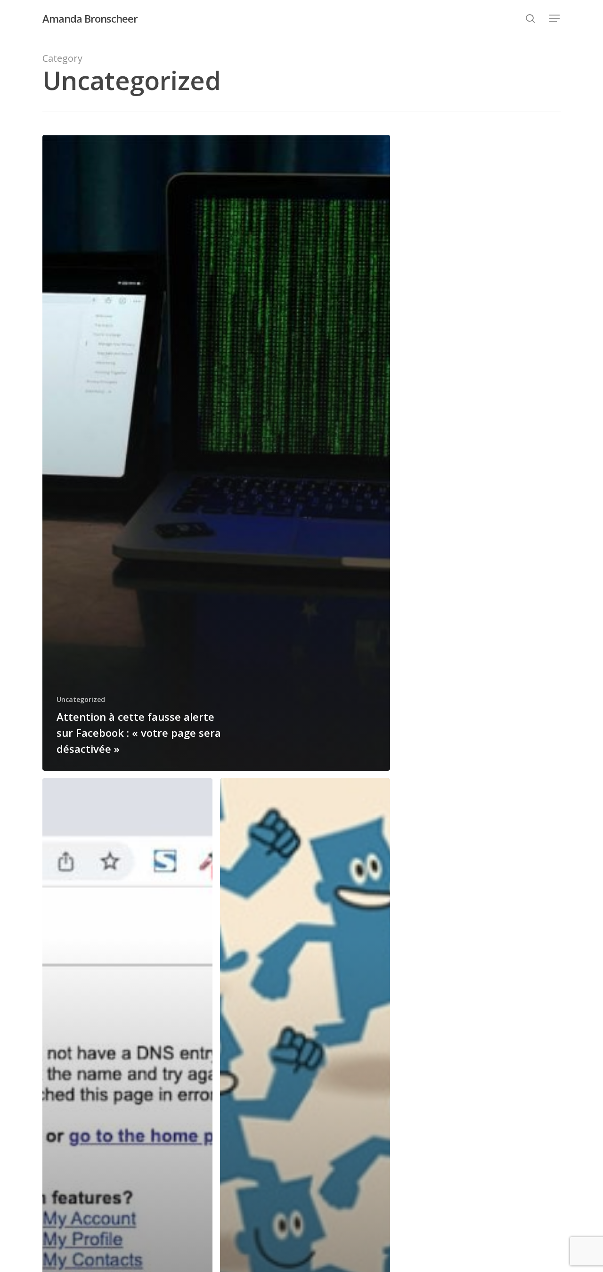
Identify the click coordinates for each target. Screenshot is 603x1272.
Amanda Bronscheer (90, 18)
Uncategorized (81, 699)
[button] (555, 19)
